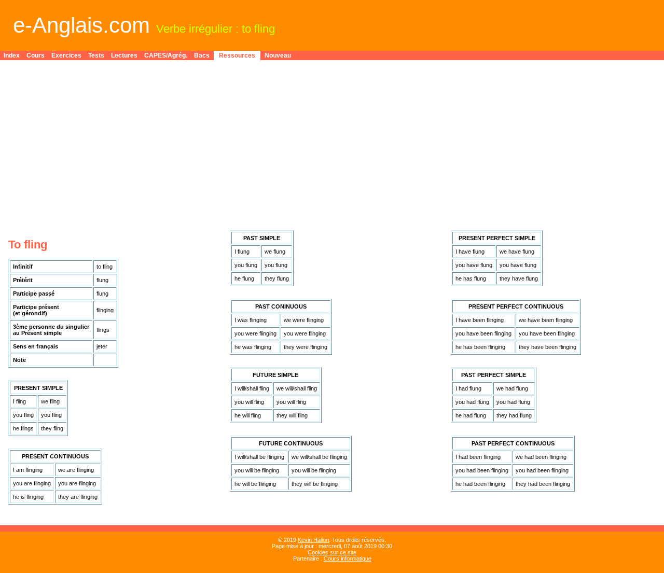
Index (12, 55)
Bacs (202, 55)
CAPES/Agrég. (165, 55)
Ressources (237, 55)
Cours (35, 55)
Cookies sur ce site (332, 552)
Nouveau (278, 55)
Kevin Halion (313, 540)
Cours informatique (347, 558)
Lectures (124, 55)
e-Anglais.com (81, 25)
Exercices (66, 55)
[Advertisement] (332, 141)
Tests (96, 55)
